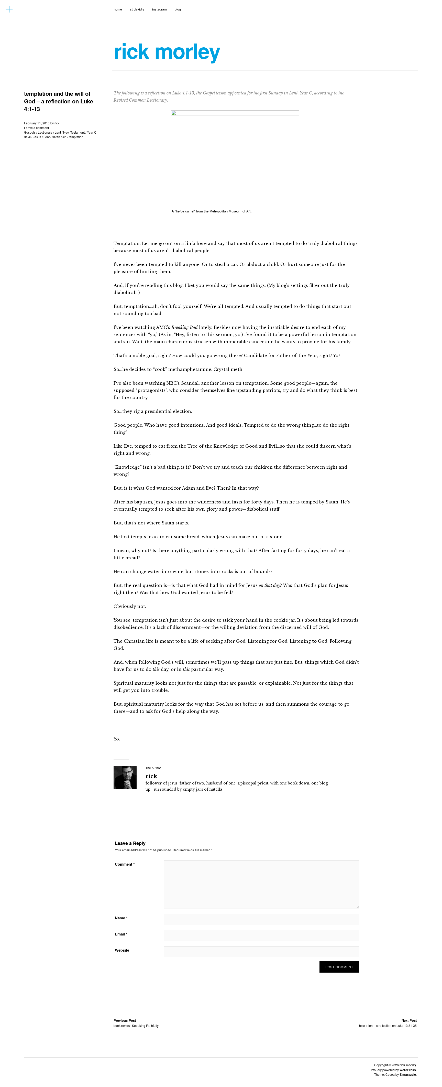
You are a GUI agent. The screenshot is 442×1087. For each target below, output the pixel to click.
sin (64, 137)
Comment (125, 864)
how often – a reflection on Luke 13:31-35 (388, 1023)
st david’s (137, 9)
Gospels (30, 132)
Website (122, 950)
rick (56, 123)
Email (121, 934)
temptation (76, 137)
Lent (58, 132)
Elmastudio (408, 1074)
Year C (91, 132)
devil (27, 137)
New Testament (74, 132)
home (118, 9)
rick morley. (408, 1065)
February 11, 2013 (37, 123)
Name (121, 918)
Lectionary (45, 132)
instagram (159, 9)
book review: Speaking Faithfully (136, 1023)
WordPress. (408, 1070)
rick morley (167, 50)
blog (178, 9)
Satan (56, 137)
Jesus (37, 137)
